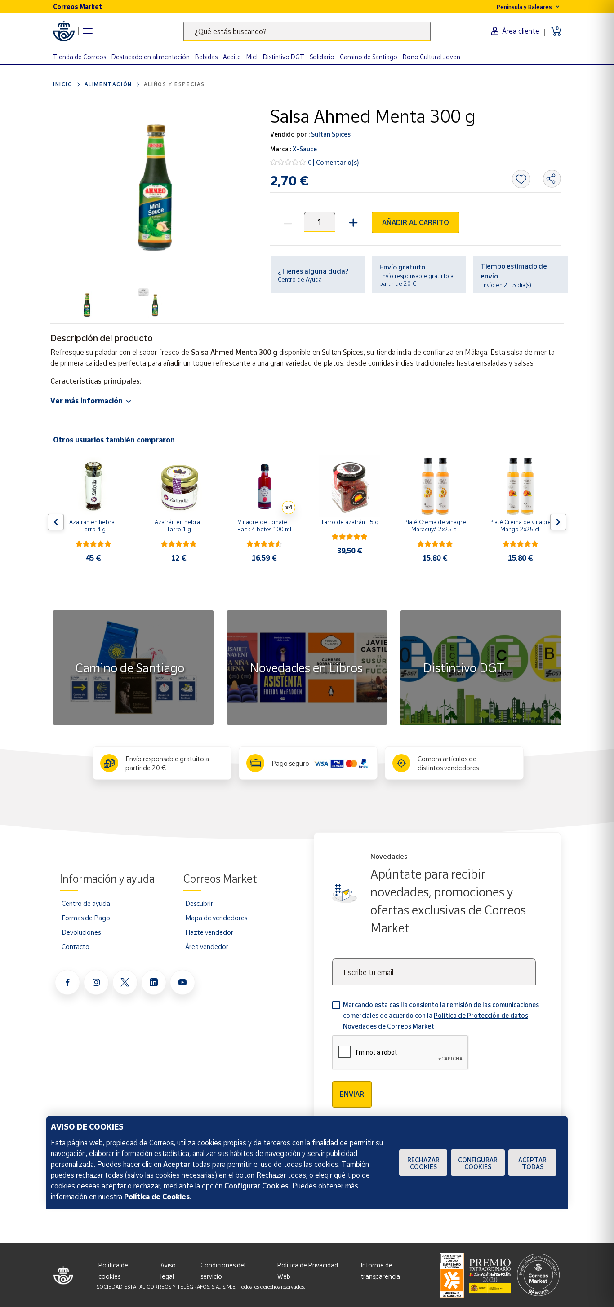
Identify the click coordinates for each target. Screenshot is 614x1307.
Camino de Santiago (368, 57)
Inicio (63, 84)
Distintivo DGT (283, 57)
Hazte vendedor (209, 932)
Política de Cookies (157, 1196)
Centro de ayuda (86, 903)
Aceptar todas (532, 1163)
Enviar (352, 1094)
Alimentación (108, 84)
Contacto (75, 946)
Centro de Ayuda (300, 279)
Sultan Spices (330, 134)
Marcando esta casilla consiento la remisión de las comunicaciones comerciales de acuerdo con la (441, 1015)
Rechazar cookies (423, 1163)
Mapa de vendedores (216, 918)
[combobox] (307, 31)
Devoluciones (81, 932)
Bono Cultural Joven (431, 57)
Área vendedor (206, 946)
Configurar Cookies (478, 1163)
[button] (352, 221)
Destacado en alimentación (150, 57)
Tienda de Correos (79, 57)
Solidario (322, 57)
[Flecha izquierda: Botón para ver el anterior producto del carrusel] (56, 522)
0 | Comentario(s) (333, 162)
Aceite (232, 57)
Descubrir (199, 903)
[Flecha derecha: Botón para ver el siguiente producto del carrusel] (558, 522)
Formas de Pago (86, 918)
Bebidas (206, 57)
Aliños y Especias (174, 84)
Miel (252, 57)
